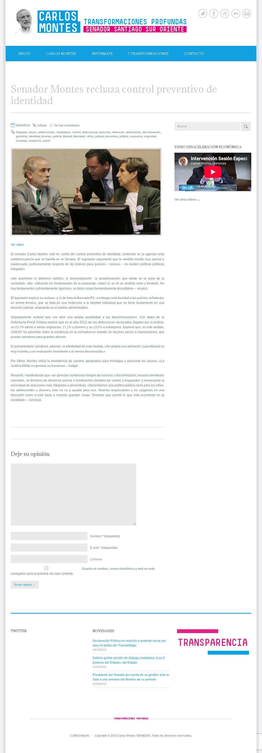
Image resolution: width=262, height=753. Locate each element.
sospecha (35, 140)
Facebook (213, 13)
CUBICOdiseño (79, 735)
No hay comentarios (67, 125)
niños (90, 136)
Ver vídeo (17, 244)
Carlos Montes (61, 53)
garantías (22, 136)
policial (99, 136)
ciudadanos (63, 132)
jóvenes (46, 136)
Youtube (224, 13)
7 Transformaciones (148, 53)
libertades (79, 136)
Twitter (202, 13)
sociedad (21, 140)
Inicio (24, 53)
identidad (34, 136)
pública (123, 136)
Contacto (194, 53)
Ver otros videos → (187, 199)
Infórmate (102, 53)
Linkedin (235, 13)
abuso (33, 132)
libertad (67, 136)
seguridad (150, 136)
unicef (46, 140)
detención (118, 132)
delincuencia (89, 132)
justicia (57, 136)
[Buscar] (246, 126)
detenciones (133, 132)
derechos (105, 132)
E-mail (246, 13)
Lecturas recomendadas (42, 69)
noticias (42, 125)
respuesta (136, 136)
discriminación (151, 132)
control (76, 132)
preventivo (111, 136)
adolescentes (46, 132)
